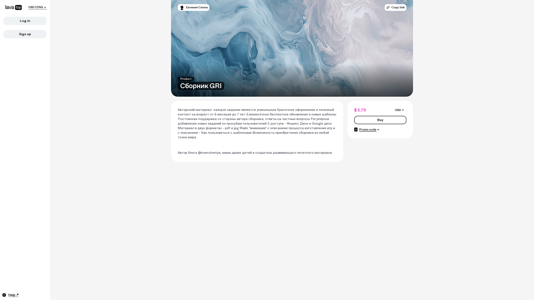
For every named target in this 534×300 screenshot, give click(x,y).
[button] (181, 7)
